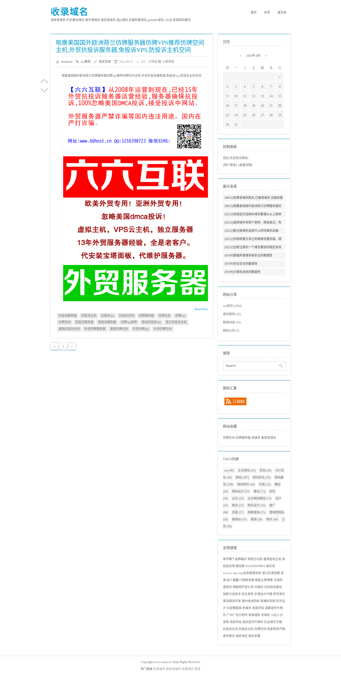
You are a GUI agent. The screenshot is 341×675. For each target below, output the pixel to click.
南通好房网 (267, 601)
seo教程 (86, 61)
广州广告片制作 (237, 615)
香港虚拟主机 (272, 559)
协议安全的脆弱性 (241, 263)
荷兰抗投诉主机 (176, 322)
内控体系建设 (273, 587)
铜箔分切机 (255, 559)
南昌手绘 (258, 608)
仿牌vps (180, 315)
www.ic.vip (230, 573)
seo (229, 470)
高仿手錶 (254, 636)
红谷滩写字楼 (273, 622)
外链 (265, 484)
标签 (267, 12)
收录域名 (70, 12)
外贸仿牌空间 (163, 329)
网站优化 (262, 477)
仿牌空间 (65, 322)
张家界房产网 (276, 629)
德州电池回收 (251, 601)
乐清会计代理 (263, 594)
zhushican (66, 61)
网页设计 (256, 505)
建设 (259, 491)
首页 (254, 12)
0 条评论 (168, 61)
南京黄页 (229, 636)
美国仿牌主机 (119, 329)
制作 (272, 519)
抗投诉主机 (88, 315)
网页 (238, 505)
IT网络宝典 (246, 580)
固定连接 (105, 61)
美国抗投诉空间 (69, 329)
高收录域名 (173, 669)
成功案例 (232, 314)
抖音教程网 (234, 608)
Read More (201, 309)
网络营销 (256, 512)
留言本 (282, 12)
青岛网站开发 (232, 601)
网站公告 (231, 330)
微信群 (240, 566)
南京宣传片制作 (252, 622)
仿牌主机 (164, 315)
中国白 (258, 587)
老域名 (255, 438)
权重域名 (188, 669)
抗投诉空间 (126, 315)
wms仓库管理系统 (249, 573)
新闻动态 (232, 322)
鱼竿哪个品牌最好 (235, 559)
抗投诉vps (107, 315)
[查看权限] (245, 165)
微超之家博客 (264, 580)
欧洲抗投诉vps (151, 322)
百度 (238, 512)
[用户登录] (230, 165)
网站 (242, 477)
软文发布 (248, 594)
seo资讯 (232, 306)
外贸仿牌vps (141, 329)
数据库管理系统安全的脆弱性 (248, 255)
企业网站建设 (259, 498)
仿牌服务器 (146, 315)
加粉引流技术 (232, 594)
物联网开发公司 (243, 587)
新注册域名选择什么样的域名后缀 (251, 230)
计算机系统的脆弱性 (242, 272)
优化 (265, 470)
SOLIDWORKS (255, 566)
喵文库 (270, 566)
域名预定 (242, 636)
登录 (197, 669)
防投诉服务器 (84, 322)
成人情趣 (233, 580)
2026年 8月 (253, 55)
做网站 (239, 519)
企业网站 (247, 470)
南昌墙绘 (254, 615)
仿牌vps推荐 (129, 322)
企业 (238, 498)
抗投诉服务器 (68, 315)
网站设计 (241, 491)
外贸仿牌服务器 (94, 329)
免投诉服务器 (107, 322)
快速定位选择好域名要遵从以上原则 (253, 214)
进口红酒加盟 (271, 573)
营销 (256, 519)
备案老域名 (268, 438)
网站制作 (246, 484)
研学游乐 (279, 594)
